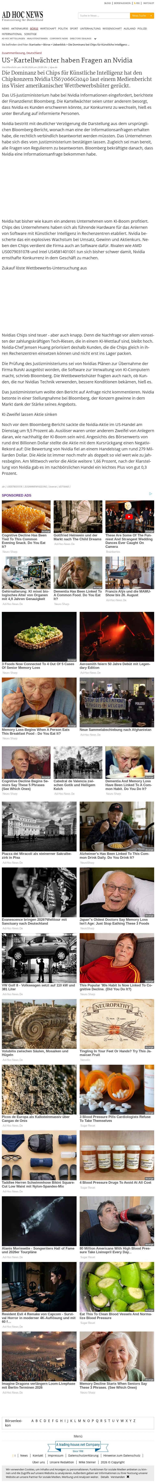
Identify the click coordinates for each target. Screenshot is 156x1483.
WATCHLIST (148, 3)
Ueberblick (59, 44)
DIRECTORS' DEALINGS (80, 38)
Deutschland (34, 53)
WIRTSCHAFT (48, 28)
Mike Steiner (87, 1462)
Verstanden (118, 1477)
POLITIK (63, 28)
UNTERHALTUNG (90, 28)
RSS (138, 3)
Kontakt (38, 1455)
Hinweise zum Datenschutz (121, 1455)
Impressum (55, 1455)
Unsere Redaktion (62, 1462)
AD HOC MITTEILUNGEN (13, 38)
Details (105, 1477)
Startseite (35, 44)
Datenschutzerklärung (83, 1455)
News (24, 1455)
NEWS (5, 28)
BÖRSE (34, 28)
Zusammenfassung (13, 53)
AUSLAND (129, 28)
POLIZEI (142, 28)
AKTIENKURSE (19, 28)
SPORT (74, 28)
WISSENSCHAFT (112, 28)
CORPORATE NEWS (59, 38)
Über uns (38, 1462)
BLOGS (107, 3)
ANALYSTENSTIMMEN (37, 38)
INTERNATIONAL (12, 34)
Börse (46, 44)
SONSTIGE (30, 34)
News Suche (139, 15)
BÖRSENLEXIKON (122, 3)
